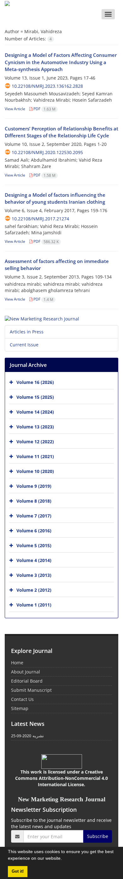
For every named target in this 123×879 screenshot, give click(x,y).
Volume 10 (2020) (35, 471)
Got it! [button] (18, 871)
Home (17, 663)
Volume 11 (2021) (35, 456)
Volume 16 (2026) (35, 382)
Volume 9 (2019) (33, 486)
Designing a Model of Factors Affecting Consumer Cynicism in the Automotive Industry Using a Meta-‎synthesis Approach (61, 62)
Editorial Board (27, 681)
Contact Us (22, 699)
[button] (64, 859)
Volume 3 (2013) (33, 575)
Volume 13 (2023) (35, 427)
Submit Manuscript (31, 690)
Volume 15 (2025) (35, 397)
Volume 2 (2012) (33, 590)
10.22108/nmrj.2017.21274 (40, 219)
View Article (15, 108)
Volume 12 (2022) (35, 442)
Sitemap (19, 708)
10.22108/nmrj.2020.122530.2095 (47, 152)
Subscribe (97, 836)
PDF (44, 108)
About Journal (25, 672)
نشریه (38, 735)
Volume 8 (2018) (33, 501)
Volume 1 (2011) (33, 605)
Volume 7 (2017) (33, 516)
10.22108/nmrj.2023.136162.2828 (47, 86)
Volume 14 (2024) (35, 412)
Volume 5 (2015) (33, 545)
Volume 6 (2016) (33, 531)
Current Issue (24, 345)
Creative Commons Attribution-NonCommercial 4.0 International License (61, 778)
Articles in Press (27, 332)
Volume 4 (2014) (33, 560)
